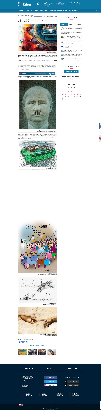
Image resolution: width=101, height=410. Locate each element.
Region (55, 16)
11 (65, 93)
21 (74, 94)
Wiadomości (22, 10)
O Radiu (36, 10)
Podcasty (61, 10)
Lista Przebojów (43, 10)
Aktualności (39, 16)
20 (71, 94)
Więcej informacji (58, 408)
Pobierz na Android (73, 381)
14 (74, 93)
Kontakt (77, 10)
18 (65, 94)
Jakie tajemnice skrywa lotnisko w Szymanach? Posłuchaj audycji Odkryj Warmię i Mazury (71, 37)
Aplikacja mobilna (46, 16)
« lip (62, 99)
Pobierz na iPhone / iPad (73, 385)
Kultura (51, 16)
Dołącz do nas (51, 377)
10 (62, 93)
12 (68, 93)
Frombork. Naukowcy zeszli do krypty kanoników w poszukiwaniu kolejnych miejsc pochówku (71, 28)
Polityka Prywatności (50, 409)
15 (77, 93)
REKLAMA (71, 10)
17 (62, 94)
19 (68, 94)
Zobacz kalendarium (71, 71)
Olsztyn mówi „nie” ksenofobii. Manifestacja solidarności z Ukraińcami (42, 356)
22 (77, 94)
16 (80, 93)
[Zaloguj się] (98, 11)
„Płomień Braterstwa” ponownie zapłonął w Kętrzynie (32, 356)
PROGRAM (29, 10)
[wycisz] (50, 74)
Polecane (35, 16)
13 (71, 93)
